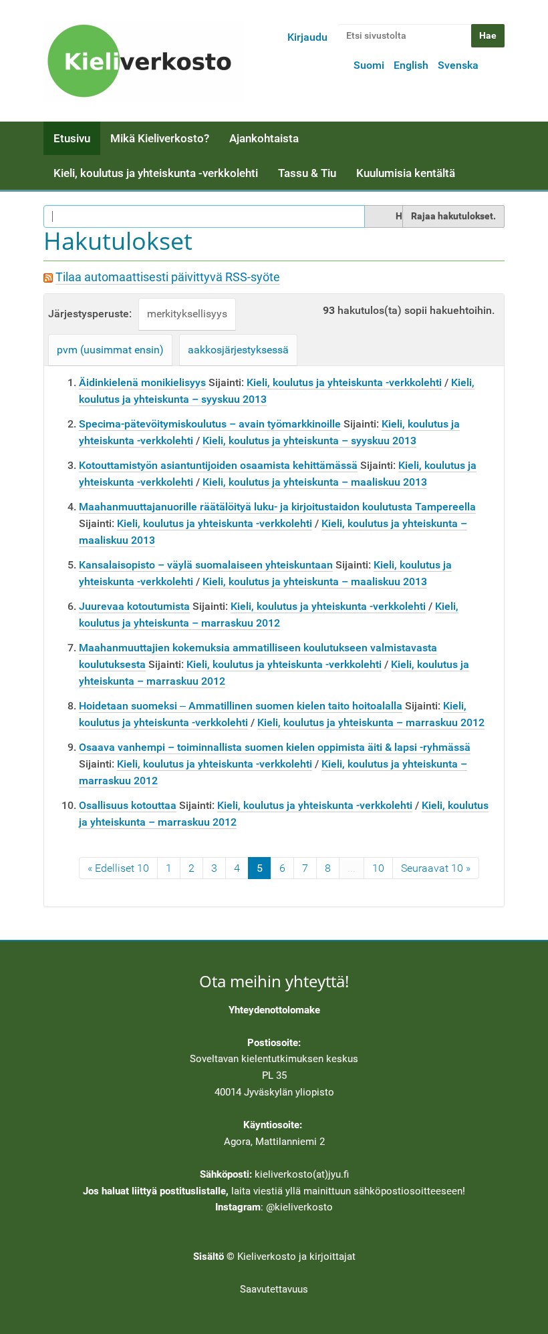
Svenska (458, 65)
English (411, 65)
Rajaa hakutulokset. (453, 215)
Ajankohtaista (264, 138)
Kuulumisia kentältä (405, 173)
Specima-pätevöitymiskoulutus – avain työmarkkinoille (210, 424)
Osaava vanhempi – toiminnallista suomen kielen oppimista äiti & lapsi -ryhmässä (274, 747)
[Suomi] (143, 61)
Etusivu (71, 138)
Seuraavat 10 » (435, 868)
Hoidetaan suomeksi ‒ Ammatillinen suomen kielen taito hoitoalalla (240, 705)
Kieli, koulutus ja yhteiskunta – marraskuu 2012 (371, 722)
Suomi (369, 65)
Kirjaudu (307, 37)
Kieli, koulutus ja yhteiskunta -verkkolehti (155, 173)
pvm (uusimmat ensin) (110, 349)
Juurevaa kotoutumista (134, 606)
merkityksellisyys (187, 313)
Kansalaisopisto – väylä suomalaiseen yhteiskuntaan (206, 564)
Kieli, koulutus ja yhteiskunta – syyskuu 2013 (309, 440)
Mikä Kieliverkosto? (159, 138)
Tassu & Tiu (307, 173)
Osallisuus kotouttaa (127, 805)
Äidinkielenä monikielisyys (142, 382)
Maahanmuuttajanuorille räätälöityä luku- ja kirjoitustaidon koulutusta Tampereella (277, 506)
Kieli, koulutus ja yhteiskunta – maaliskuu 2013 (314, 482)
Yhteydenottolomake (274, 1010)
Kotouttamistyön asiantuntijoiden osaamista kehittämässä (218, 465)
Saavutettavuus (274, 1289)
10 (378, 868)
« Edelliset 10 (118, 868)
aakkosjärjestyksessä (238, 349)
